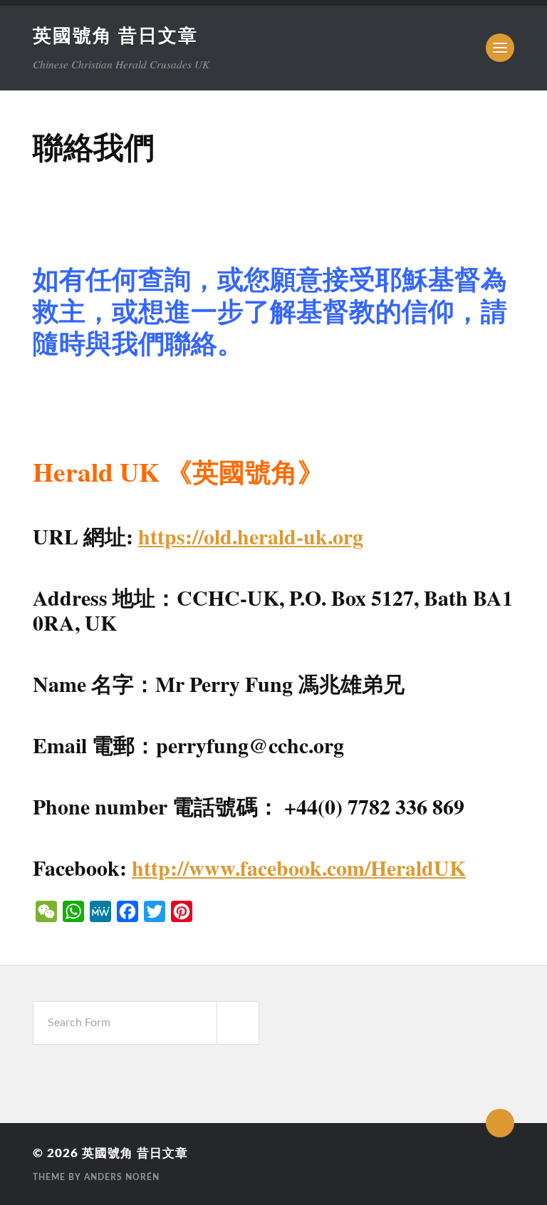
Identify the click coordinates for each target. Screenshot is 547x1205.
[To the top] (500, 1123)
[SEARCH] (238, 1023)
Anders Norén (122, 1177)
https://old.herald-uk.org (250, 536)
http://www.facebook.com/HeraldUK (299, 867)
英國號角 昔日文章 (115, 36)
